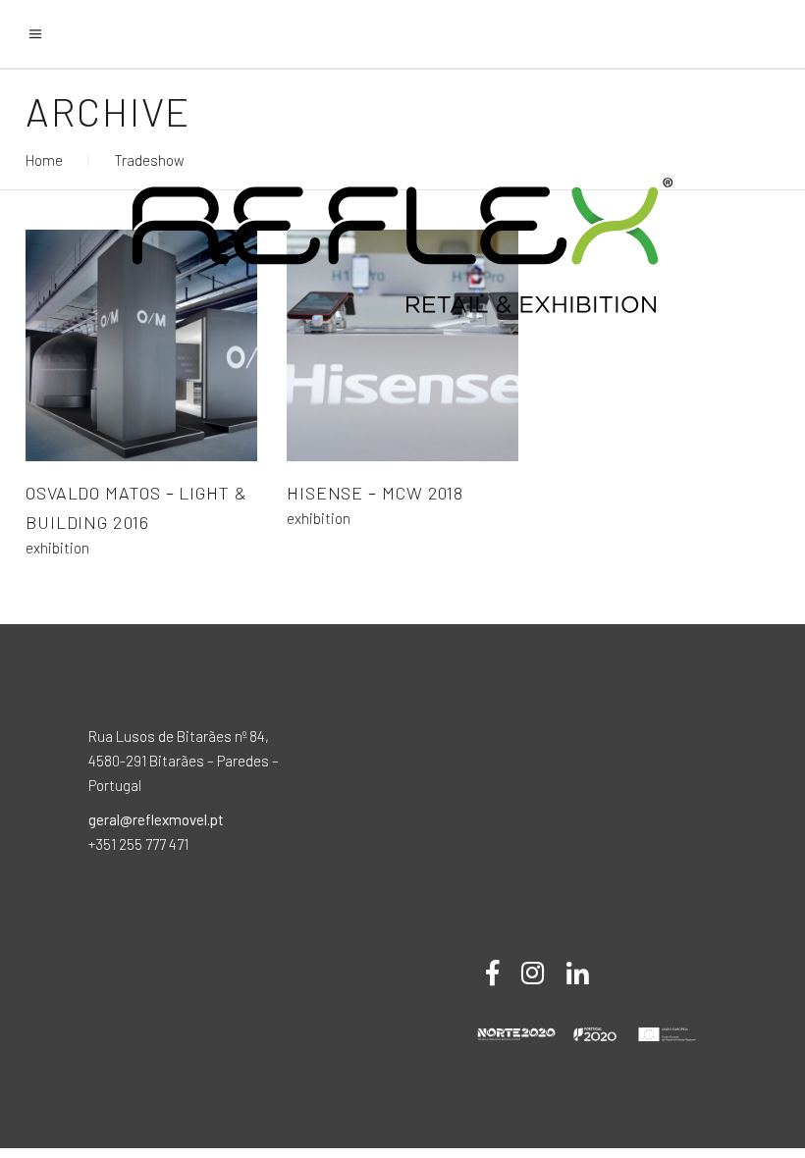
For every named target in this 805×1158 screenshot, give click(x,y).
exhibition (57, 548)
